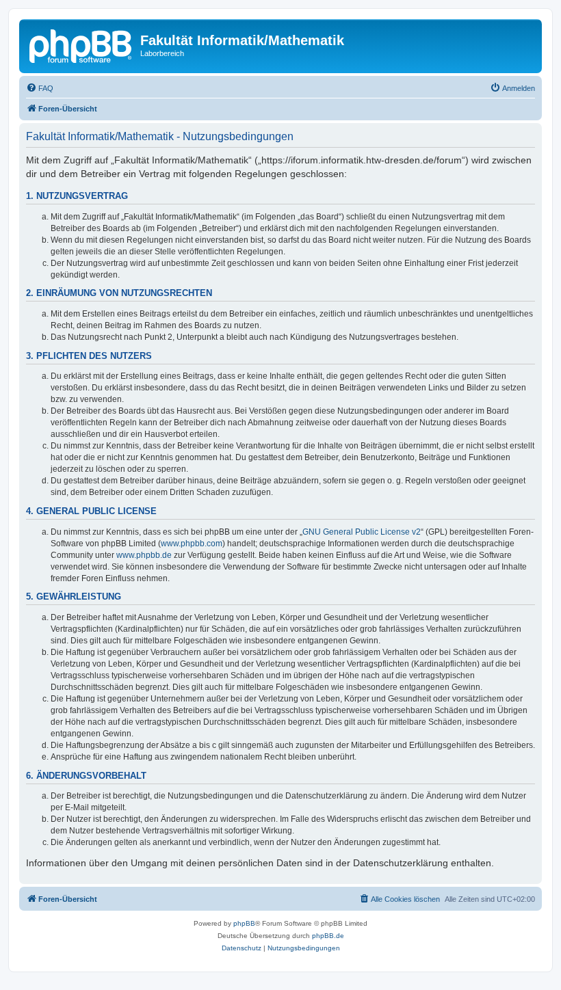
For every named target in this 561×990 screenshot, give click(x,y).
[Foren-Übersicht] (81, 44)
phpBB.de (328, 935)
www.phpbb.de (144, 555)
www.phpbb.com (191, 543)
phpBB (244, 923)
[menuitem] (39, 88)
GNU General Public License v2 (361, 532)
